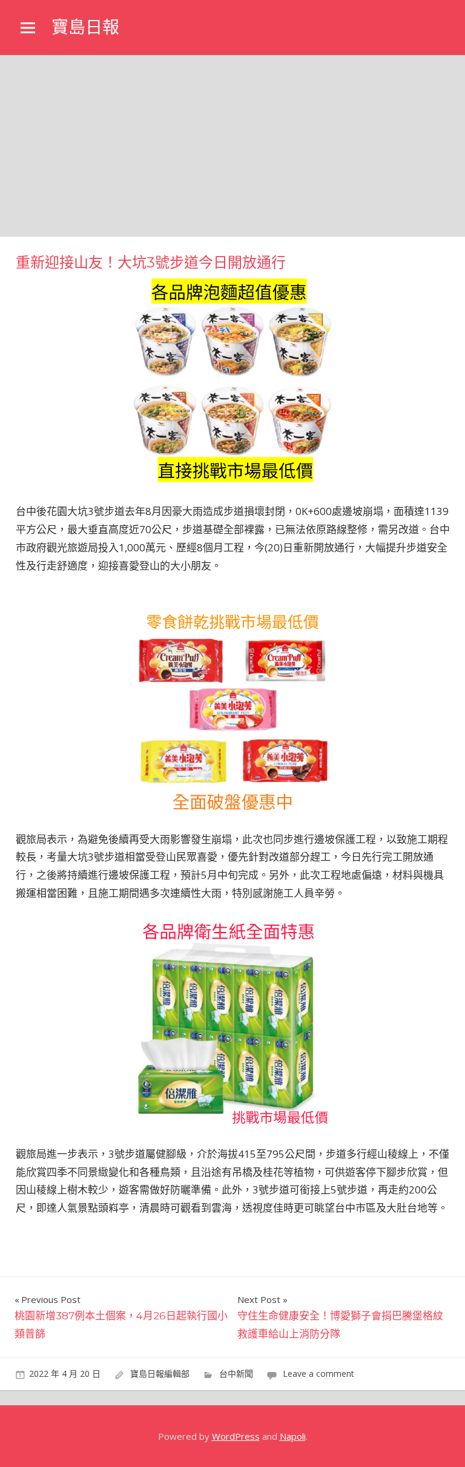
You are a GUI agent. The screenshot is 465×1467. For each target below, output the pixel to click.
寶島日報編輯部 (160, 1373)
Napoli (293, 1436)
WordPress (236, 1436)
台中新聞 (236, 1373)
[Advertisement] (232, 146)
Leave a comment (318, 1373)
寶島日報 (85, 27)
